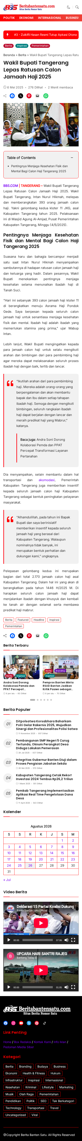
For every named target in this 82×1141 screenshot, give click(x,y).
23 (73, 859)
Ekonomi (26, 18)
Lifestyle (48, 1087)
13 (40, 853)
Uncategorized (15, 1115)
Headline (39, 619)
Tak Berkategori (63, 1101)
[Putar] (9, 940)
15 (62, 853)
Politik (9, 18)
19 (30, 859)
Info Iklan (60, 1042)
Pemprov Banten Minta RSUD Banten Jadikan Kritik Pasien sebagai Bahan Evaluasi (58, 687)
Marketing (66, 1087)
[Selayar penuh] (73, 940)
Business (73, 18)
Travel (54, 1108)
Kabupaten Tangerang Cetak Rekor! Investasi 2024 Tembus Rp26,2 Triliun (44, 777)
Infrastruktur (13, 1080)
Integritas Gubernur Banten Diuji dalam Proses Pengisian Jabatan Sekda (46, 762)
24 (9, 865)
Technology (13, 1108)
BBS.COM (11, 186)
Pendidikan (13, 1101)
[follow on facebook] (5, 1023)
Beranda (9, 55)
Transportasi (35, 1108)
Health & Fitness (34, 1073)
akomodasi (47, 480)
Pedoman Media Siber (18, 1047)
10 (9, 853)
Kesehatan (12, 1087)
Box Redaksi (22, 1042)
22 (62, 859)
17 (9, 859)
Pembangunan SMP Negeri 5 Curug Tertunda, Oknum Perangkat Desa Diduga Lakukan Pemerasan (42, 744)
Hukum (55, 1073)
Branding (60, 670)
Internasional (49, 18)
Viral (35, 1115)
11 (20, 853)
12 (30, 853)
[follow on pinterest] (36, 1023)
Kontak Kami (42, 1042)
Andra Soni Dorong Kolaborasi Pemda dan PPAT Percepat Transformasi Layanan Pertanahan (18, 689)
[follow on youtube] (21, 1023)
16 (73, 853)
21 (51, 859)
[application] (41, 923)
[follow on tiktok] (44, 1023)
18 (19, 859)
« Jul (7, 880)
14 (51, 853)
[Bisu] (66, 940)
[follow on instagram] (13, 1023)
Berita (8, 45)
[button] (68, 7)
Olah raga (26, 1094)
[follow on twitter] (29, 1023)
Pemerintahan (40, 45)
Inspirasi (22, 45)
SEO (43, 1101)
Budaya (42, 1066)
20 (41, 859)
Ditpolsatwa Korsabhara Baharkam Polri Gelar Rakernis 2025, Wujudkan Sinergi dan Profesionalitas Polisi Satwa (47, 725)
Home (7, 1042)
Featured (23, 619)
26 (30, 865)
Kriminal (30, 1087)
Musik (9, 1094)
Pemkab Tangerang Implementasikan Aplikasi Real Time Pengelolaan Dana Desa (45, 794)
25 (20, 865)
